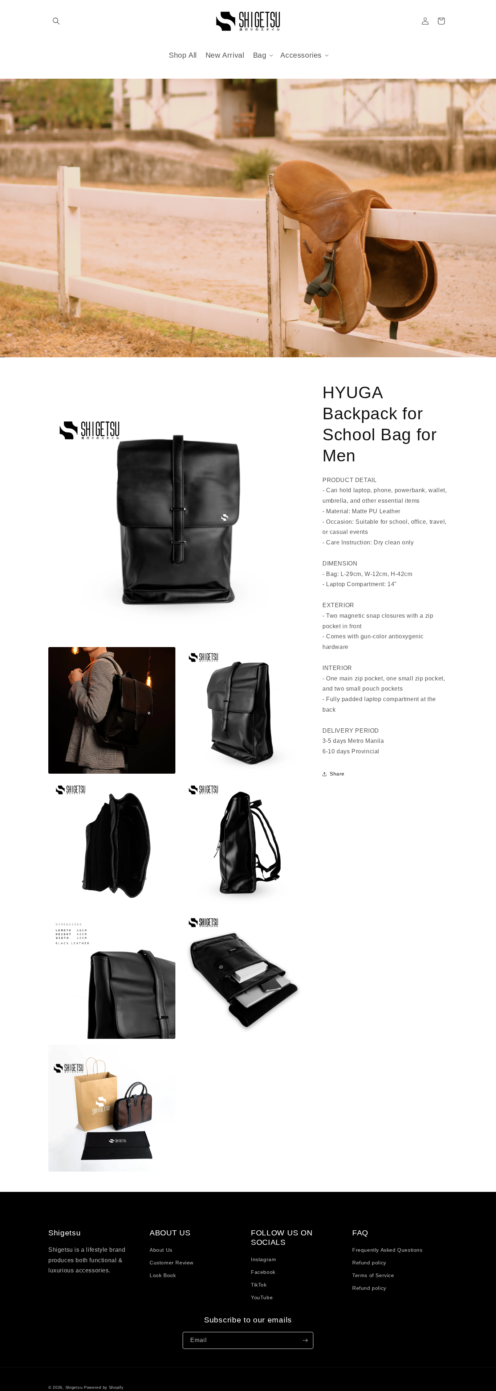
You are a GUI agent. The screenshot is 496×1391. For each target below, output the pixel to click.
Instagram (263, 1259)
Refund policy (369, 1263)
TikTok (259, 1285)
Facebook (263, 1272)
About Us (161, 1250)
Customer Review (172, 1263)
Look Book (163, 1275)
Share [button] (337, 774)
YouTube (262, 1298)
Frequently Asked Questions (387, 1250)
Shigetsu (74, 1387)
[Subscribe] (305, 1340)
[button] (56, 21)
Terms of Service (373, 1275)
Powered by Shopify (104, 1387)
